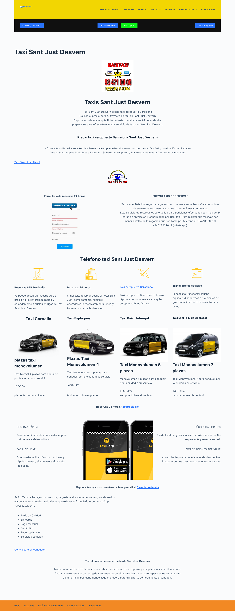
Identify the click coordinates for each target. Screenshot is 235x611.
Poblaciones (208, 9)
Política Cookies (76, 605)
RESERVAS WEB (108, 25)
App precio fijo (130, 406)
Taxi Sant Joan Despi (27, 162)
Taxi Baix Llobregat (109, 9)
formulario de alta (148, 487)
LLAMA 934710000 (31, 25)
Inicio (17, 605)
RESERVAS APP (205, 25)
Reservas (170, 9)
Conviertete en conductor (30, 549)
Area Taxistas (186, 9)
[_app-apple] (117, 470)
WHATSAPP (129, 25)
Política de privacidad (50, 605)
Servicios (129, 9)
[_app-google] (117, 462)
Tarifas (142, 9)
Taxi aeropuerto (136, 287)
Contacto (155, 9)
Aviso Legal (95, 605)
